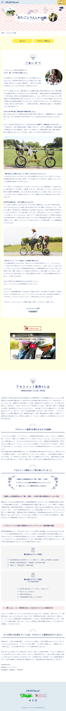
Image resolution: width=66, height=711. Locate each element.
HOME (2, 32)
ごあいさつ (22, 41)
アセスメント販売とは (43, 41)
